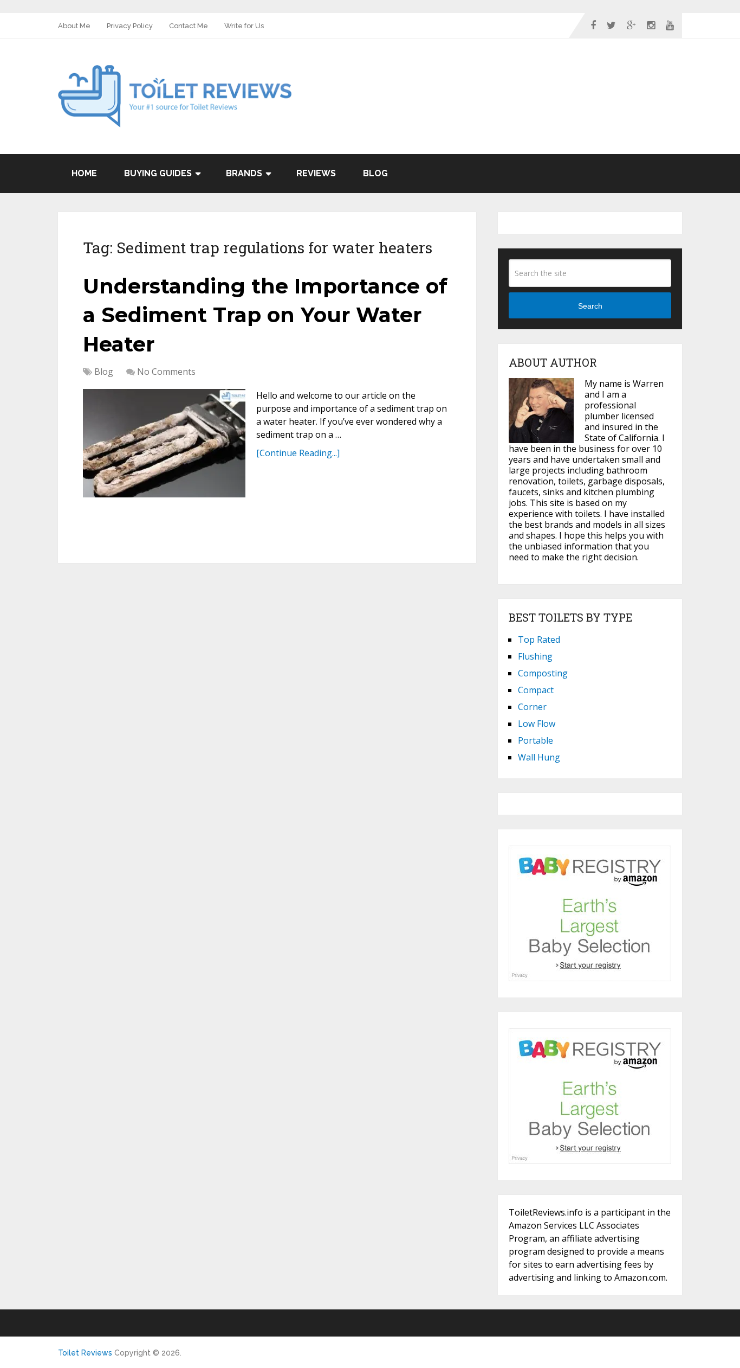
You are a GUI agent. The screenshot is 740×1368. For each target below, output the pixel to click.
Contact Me (188, 26)
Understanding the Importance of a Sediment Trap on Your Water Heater (265, 314)
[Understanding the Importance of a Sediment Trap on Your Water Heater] (164, 443)
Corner (532, 707)
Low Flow (536, 724)
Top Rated (539, 639)
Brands (244, 173)
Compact (536, 690)
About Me (74, 26)
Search (590, 306)
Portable (535, 740)
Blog (375, 173)
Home (84, 173)
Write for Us (244, 26)
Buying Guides (158, 173)
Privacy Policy (130, 26)
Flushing (535, 656)
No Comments (166, 372)
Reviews (316, 173)
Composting (543, 673)
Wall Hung (539, 757)
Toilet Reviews (85, 1352)
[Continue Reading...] (298, 453)
